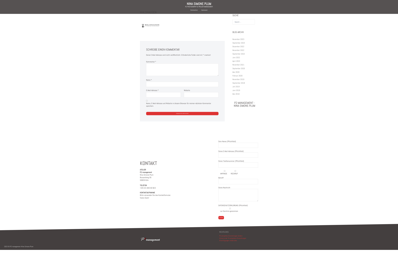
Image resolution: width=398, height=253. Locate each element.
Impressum (204, 10)
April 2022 (236, 61)
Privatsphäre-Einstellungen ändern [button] (231, 236)
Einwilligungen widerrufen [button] (228, 240)
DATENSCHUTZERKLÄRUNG (228, 205)
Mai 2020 (236, 72)
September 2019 (238, 83)
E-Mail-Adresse (152, 90)
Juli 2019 (236, 86)
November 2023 (238, 39)
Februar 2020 (237, 75)
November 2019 (238, 79)
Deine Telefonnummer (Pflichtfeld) (231, 161)
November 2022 (238, 50)
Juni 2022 (236, 57)
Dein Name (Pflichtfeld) (227, 141)
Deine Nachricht (224, 187)
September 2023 (238, 43)
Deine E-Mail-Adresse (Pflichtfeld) (231, 151)
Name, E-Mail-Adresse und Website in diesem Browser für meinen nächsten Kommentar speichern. (178, 104)
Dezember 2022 (238, 46)
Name (149, 80)
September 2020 (238, 68)
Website (187, 90)
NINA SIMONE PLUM (199, 4)
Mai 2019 (236, 94)
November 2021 (238, 65)
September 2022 (238, 54)
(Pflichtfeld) (233, 205)
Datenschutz (194, 10)
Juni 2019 (236, 90)
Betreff (221, 178)
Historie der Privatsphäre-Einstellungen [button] (232, 238)
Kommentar (151, 62)
